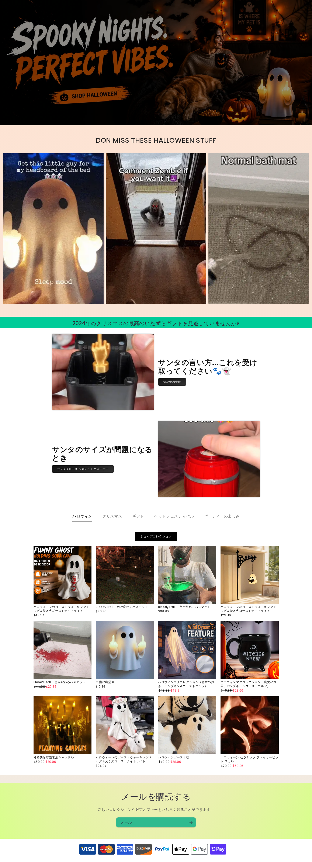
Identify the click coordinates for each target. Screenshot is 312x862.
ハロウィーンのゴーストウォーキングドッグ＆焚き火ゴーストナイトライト (61, 609)
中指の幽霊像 (105, 682)
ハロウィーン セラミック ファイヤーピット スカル (249, 759)
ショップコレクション (156, 536)
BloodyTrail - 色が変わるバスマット (122, 607)
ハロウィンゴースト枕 (173, 757)
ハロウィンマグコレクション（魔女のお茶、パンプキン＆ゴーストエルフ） (186, 684)
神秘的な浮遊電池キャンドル (54, 757)
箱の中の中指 (172, 382)
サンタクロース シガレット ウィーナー (82, 469)
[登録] (191, 822)
